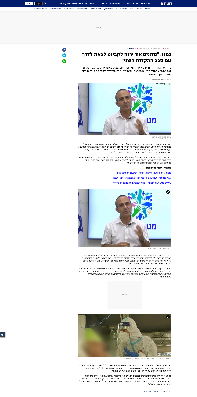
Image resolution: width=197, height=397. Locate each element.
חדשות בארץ (143, 49)
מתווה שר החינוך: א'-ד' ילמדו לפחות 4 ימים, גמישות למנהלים (144, 173)
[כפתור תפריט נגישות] (2, 334)
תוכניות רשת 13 (131, 3)
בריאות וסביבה (131, 49)
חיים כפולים (115, 3)
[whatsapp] (64, 61)
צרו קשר (66, 3)
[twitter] (64, 55)
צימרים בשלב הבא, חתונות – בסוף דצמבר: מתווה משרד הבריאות (142, 183)
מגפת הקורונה (158, 391)
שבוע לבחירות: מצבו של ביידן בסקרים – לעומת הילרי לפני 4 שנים (142, 178)
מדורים (104, 3)
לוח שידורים (90, 3)
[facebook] (64, 50)
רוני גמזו (147, 391)
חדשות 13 (145, 3)
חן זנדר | (168, 80)
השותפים (78, 3)
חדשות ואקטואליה (156, 49)
